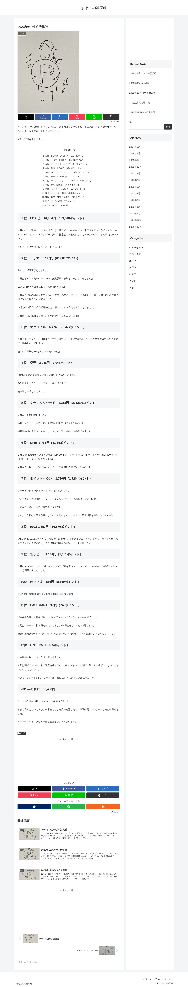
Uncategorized (136, 247)
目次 (65, 150)
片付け (132, 267)
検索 (131, 122)
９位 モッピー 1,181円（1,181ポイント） (65, 189)
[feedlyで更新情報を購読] (68, 806)
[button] (111, 117)
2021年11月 (135, 220)
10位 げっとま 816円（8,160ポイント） (65, 193)
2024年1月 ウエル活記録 (142, 73)
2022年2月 (134, 200)
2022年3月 (134, 193)
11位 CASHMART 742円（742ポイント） (65, 197)
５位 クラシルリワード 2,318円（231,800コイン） (69, 172)
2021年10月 (135, 227)
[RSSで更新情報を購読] (103, 806)
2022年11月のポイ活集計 (142, 112)
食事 (131, 287)
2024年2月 (134, 147)
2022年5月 (134, 187)
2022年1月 (134, 207)
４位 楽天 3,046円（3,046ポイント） (63, 168)
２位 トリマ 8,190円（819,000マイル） (64, 160)
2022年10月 (135, 167)
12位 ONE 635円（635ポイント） (61, 201)
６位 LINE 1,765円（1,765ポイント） (63, 176)
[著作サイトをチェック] (34, 806)
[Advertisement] (69, 759)
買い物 (132, 281)
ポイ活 (22, 733)
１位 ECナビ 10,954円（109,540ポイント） (66, 156)
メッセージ (146, 979)
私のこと (134, 274)
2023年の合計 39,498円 (56, 205)
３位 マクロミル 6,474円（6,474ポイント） (66, 164)
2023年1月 (134, 160)
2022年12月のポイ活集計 (142, 93)
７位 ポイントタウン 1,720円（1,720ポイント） (68, 180)
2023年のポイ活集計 (140, 83)
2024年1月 (134, 153)
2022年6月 (134, 180)
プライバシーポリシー (163, 979)
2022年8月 (134, 173)
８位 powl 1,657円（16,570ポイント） (63, 185)
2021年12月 (135, 213)
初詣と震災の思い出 (139, 102)
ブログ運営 (135, 254)
